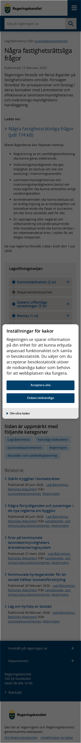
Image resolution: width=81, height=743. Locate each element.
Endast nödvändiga (40, 398)
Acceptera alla (41, 385)
